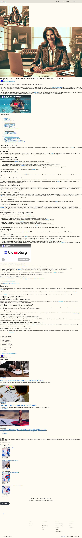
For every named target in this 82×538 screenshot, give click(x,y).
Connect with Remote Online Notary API (10, 472)
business (34, 169)
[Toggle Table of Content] (1, 117)
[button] (1, 45)
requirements (26, 231)
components (28, 214)
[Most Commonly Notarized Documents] (6, 465)
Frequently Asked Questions (8, 135)
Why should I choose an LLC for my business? (12, 138)
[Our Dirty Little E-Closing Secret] (6, 452)
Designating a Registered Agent (10, 124)
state (26, 236)
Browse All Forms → (60, 531)
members (61, 301)
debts (52, 153)
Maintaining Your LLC (8, 130)
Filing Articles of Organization (10, 125)
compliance (26, 174)
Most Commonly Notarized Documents (10, 460)
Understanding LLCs (6, 118)
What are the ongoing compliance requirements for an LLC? (15, 141)
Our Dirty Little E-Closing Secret (8, 447)
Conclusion (5, 134)
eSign (43, 527)
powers (47, 219)
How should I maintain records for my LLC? (12, 142)
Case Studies (71, 523)
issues (58, 181)
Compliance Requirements (9, 131)
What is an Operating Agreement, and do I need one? (13, 140)
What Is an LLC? (7, 119)
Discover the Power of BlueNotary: (11, 133)
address (1, 195)
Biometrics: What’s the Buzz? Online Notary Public (12, 485)
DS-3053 (57, 529)
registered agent (76, 313)
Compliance (62, 242)
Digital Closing (45, 525)
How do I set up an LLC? (9, 139)
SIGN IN (74, 1)
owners (5, 294)
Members (17, 161)
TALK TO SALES (66, 1)
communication (10, 189)
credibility (23, 165)
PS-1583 (57, 527)
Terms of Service (69, 536)
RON (43, 523)
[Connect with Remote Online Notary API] (6, 477)
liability (72, 147)
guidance (36, 92)
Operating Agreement (8, 126)
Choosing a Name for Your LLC (10, 123)
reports (34, 324)
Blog (70, 525)
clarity (56, 201)
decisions (22, 221)
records (19, 269)
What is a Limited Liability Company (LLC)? (12, 137)
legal (55, 272)
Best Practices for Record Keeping (10, 132)
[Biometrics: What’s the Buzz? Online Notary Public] (6, 489)
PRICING (57, 1)
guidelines (2, 207)
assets (37, 225)
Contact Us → (71, 527)
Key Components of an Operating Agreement (12, 128)
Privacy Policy (76, 536)
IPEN (43, 529)
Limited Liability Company (57, 87)
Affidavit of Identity (59, 523)
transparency (25, 266)
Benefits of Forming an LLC (9, 120)
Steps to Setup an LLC (7, 121)
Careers (30, 525)
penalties (51, 239)
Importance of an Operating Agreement (11, 127)
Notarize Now (5, 503)
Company (31, 523)
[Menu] (80, 1)
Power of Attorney (59, 525)
